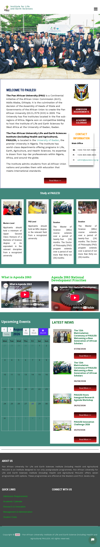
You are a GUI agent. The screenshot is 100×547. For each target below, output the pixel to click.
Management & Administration (17, 512)
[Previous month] (4, 329)
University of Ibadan (48, 140)
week (34, 333)
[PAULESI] (18, 8)
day (26, 333)
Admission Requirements (15, 496)
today (7, 334)
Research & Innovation (14, 506)
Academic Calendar (12, 501)
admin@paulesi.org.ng (87, 160)
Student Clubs (10, 517)
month (43, 333)
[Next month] (10, 329)
